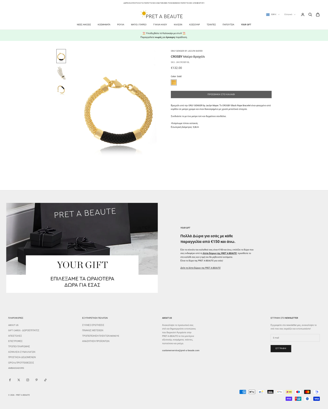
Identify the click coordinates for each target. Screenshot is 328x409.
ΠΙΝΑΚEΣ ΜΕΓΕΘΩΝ (92, 330)
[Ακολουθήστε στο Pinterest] (36, 380)
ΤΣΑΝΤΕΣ (211, 24)
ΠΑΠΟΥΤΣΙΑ (228, 24)
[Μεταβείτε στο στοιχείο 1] (61, 56)
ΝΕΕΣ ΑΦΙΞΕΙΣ (84, 24)
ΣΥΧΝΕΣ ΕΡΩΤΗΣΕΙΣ (93, 325)
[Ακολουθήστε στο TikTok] (45, 380)
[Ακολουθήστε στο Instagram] (27, 380)
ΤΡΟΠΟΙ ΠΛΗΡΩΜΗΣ (19, 346)
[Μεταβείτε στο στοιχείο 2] (61, 73)
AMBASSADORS (16, 368)
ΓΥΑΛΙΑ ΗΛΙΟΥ (160, 24)
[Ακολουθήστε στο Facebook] (10, 380)
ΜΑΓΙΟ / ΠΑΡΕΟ (138, 24)
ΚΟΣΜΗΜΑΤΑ (104, 24)
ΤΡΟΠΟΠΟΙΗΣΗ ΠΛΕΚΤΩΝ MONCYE (100, 336)
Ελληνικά (288, 14)
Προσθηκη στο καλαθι (221, 94)
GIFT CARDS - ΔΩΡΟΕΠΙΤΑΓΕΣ (23, 330)
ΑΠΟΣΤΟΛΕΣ (15, 336)
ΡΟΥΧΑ (120, 24)
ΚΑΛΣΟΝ (178, 24)
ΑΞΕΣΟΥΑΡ (194, 24)
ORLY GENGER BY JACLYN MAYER (187, 51)
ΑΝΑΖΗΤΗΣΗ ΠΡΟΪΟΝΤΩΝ (95, 341)
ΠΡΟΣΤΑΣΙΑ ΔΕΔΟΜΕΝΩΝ (22, 357)
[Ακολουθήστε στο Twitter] (18, 380)
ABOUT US (13, 325)
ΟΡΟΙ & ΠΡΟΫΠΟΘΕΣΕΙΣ (21, 362)
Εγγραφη (281, 348)
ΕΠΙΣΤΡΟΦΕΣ (15, 341)
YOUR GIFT (246, 24)
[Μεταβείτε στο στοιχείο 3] (61, 90)
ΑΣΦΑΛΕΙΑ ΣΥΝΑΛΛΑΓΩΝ (21, 352)
